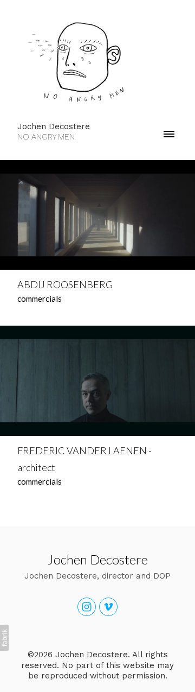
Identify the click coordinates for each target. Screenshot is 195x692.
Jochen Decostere (98, 559)
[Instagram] (86, 607)
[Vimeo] (108, 607)
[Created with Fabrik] (4, 638)
